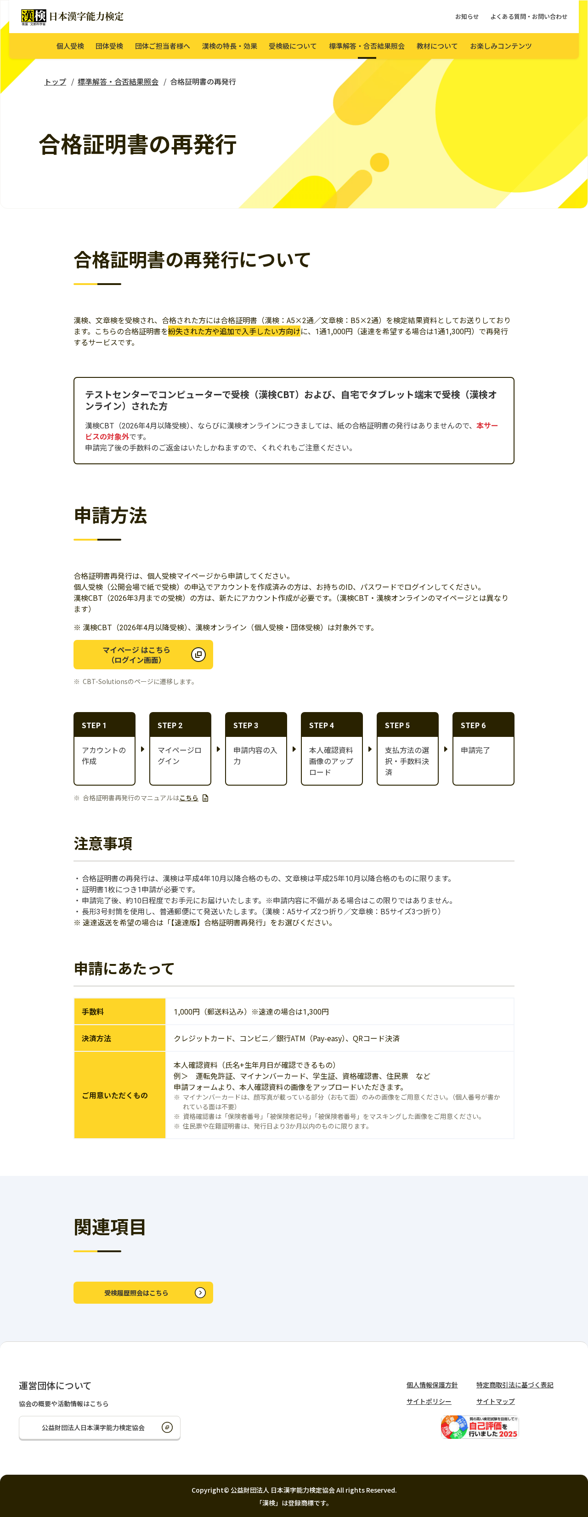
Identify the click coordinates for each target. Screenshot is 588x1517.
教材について (437, 46)
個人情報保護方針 (432, 1384)
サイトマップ (495, 1401)
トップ (55, 81)
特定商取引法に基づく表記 (515, 1384)
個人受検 (70, 46)
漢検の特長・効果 (229, 46)
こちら (188, 797)
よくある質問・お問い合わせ (529, 16)
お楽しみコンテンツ (501, 46)
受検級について (293, 46)
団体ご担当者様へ (162, 46)
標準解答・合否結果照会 (367, 46)
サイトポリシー (429, 1401)
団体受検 (109, 46)
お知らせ (467, 16)
